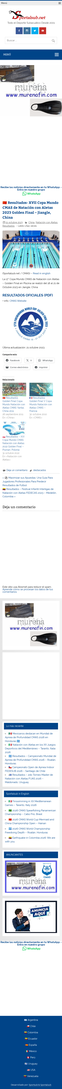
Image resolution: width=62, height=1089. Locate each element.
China (31, 222)
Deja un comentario (16, 470)
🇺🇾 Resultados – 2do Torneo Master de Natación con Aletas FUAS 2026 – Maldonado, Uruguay (29, 778)
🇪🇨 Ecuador (31, 1039)
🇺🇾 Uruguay (31, 1064)
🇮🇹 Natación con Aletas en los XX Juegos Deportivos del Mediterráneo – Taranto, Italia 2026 (30, 748)
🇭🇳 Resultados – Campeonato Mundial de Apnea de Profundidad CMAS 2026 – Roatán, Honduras (30, 760)
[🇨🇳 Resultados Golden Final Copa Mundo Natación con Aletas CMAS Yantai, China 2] (14, 389)
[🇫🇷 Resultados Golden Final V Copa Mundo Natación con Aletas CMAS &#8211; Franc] (41, 389)
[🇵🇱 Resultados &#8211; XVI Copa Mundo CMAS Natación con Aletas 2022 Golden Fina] (14, 428)
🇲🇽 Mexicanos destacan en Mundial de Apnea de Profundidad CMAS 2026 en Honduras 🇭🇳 (29, 737)
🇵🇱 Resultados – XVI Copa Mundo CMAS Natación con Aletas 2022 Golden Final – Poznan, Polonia (13, 443)
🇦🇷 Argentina (31, 1020)
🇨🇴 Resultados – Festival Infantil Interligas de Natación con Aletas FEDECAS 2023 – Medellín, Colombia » (29, 493)
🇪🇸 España (31, 1045)
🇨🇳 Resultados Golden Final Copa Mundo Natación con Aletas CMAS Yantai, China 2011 (13, 404)
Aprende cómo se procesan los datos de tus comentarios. (27, 590)
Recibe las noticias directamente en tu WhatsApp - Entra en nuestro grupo (31, 188)
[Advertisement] (31, 150)
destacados (39, 470)
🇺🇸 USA (31, 1070)
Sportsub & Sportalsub (40, 1085)
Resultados (8, 226)
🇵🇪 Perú (31, 1057)
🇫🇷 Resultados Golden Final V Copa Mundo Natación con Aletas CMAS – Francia (40, 404)
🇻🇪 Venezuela (31, 1076)
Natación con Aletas (47, 222)
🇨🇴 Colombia (31, 1032)
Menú (4, 3)
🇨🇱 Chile (31, 1026)
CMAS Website (18, 300)
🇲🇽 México (31, 1051)
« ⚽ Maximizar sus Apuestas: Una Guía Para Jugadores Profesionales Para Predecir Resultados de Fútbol (27, 481)
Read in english (41, 273)
